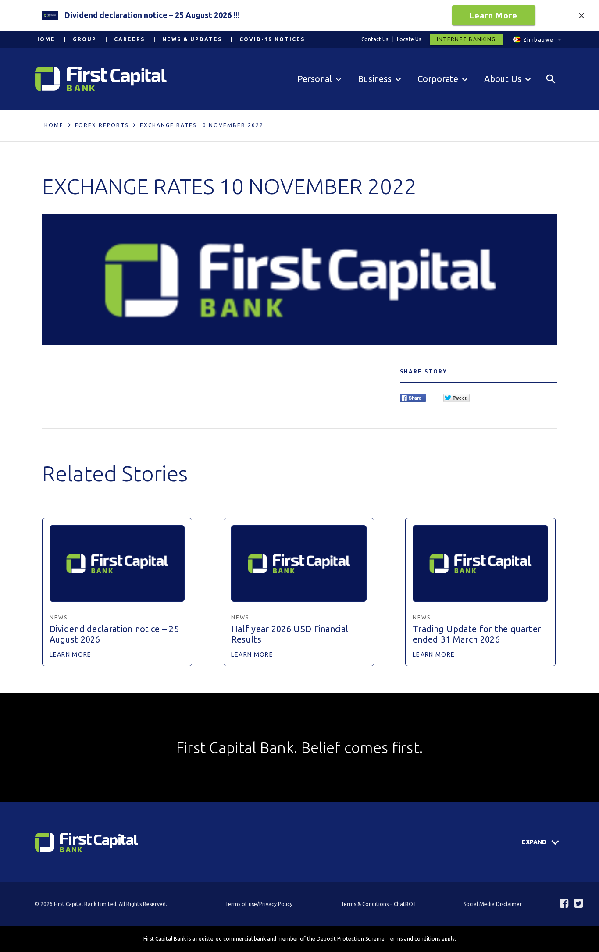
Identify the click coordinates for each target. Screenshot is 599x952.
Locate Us (409, 39)
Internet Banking (466, 39)
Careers (129, 39)
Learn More (494, 15)
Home (45, 39)
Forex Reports (101, 125)
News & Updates (192, 39)
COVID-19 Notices (272, 39)
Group (84, 39)
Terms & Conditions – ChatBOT (379, 904)
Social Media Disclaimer (493, 904)
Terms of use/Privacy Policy (258, 904)
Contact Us (374, 39)
